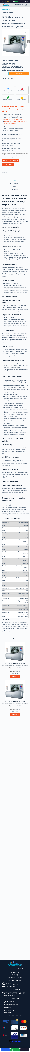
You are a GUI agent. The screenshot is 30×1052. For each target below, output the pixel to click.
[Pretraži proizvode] (15, 4)
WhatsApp (15, 1)
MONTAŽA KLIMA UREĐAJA (10, 160)
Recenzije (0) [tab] (15, 189)
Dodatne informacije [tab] (15, 183)
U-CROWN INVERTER (13, 174)
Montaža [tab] (15, 186)
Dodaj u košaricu (19, 73)
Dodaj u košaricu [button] (15, 676)
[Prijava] (22, 4)
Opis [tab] (15, 180)
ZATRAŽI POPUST (8, 164)
